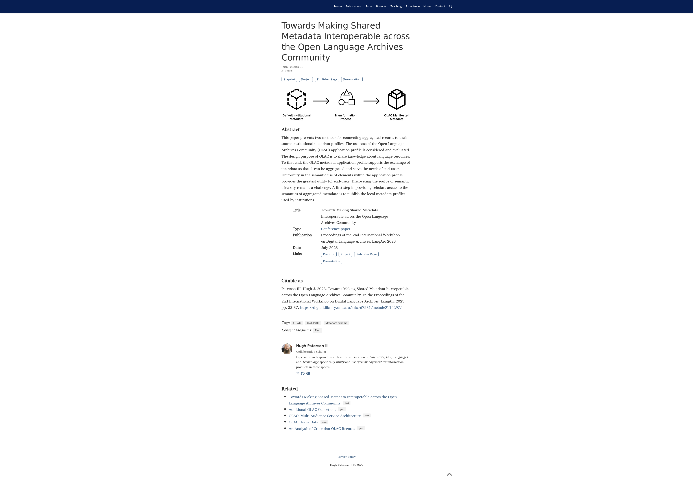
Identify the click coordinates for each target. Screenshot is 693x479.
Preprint (289, 79)
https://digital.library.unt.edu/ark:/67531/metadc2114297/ (351, 307)
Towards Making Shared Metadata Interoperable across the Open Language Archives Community (343, 399)
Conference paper (335, 228)
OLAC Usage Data (303, 422)
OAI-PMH (313, 323)
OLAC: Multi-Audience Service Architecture (325, 415)
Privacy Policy (347, 456)
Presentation (351, 79)
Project (306, 79)
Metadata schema (336, 323)
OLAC (297, 323)
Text (317, 330)
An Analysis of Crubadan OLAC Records (322, 428)
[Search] (450, 6)
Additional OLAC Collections (312, 409)
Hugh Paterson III (292, 67)
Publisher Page (327, 79)
